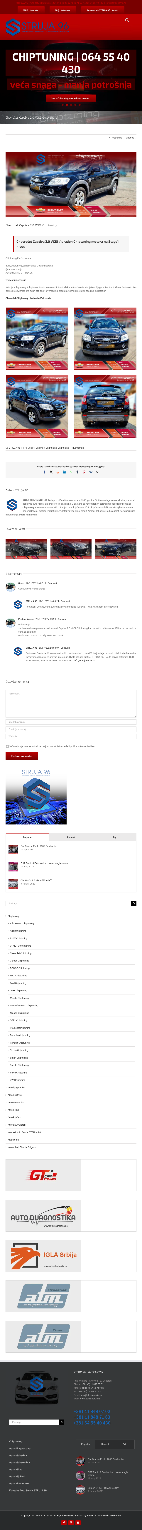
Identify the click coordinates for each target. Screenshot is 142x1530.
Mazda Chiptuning (19, 998)
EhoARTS (91, 1515)
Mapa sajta (13, 1139)
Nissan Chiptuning (19, 1013)
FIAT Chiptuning (18, 975)
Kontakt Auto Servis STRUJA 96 (24, 1132)
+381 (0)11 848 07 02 (93, 1384)
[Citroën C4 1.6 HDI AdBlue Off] (13, 880)
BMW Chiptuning (18, 938)
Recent (71, 837)
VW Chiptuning (17, 1080)
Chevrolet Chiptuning (46, 448)
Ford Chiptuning (18, 983)
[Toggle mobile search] (127, 20)
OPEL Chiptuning (18, 1020)
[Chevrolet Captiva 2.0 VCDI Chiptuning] (37, 339)
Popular (27, 837)
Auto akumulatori (17, 1124)
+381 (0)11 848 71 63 (90, 1391)
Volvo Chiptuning (18, 1072)
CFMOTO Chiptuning (20, 945)
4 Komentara (77, 448)
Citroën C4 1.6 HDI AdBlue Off (36, 880)
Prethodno (116, 137)
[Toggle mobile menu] (134, 20)
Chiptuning (63, 448)
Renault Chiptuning (20, 1042)
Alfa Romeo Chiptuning (22, 923)
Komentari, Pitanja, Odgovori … (23, 1147)
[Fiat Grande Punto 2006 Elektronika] (13, 846)
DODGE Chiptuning (20, 968)
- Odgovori (51, 583)
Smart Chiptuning (19, 1057)
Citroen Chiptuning (19, 960)
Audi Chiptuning (18, 930)
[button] (8, 549)
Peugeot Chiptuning (20, 1028)
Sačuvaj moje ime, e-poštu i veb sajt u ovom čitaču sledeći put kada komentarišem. (52, 746)
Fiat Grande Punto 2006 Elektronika (39, 846)
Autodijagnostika (16, 1087)
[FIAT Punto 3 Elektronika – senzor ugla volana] (13, 863)
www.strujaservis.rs (16, 280)
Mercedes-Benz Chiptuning (24, 1005)
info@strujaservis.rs (116, 3)
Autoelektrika (15, 1095)
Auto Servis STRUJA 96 (109, 1515)
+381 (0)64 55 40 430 (93, 1388)
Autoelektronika (16, 1102)
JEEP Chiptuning (18, 990)
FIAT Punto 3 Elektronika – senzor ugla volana (44, 863)
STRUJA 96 (14, 448)
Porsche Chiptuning (20, 1035)
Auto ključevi (14, 1117)
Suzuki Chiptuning (19, 1065)
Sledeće (130, 137)
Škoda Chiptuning (19, 1050)
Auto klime (13, 1109)
